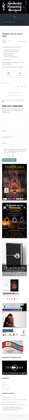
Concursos (4, 382)
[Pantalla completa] (25, 373)
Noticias (3, 383)
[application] (14, 368)
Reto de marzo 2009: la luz (14, 95)
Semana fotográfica (6, 387)
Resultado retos (9, 29)
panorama (4, 42)
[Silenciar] (23, 373)
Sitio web (4, 143)
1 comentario (24, 41)
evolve (5, 415)
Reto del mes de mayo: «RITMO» (9, 402)
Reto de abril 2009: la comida (15, 92)
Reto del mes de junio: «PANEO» (9, 397)
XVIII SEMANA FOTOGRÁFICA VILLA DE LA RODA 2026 (13, 404)
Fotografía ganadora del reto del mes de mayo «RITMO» (14, 399)
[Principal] (14, 16)
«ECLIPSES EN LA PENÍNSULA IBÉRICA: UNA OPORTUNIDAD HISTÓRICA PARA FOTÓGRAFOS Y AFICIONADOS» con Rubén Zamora (12, 409)
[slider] (13, 373)
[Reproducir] (4, 373)
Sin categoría (4, 389)
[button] (14, 368)
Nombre (4, 131)
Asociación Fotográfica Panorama (15, 7)
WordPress (23, 415)
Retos (3, 386)
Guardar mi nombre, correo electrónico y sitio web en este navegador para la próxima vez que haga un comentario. (15, 151)
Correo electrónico (7, 137)
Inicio (3, 29)
